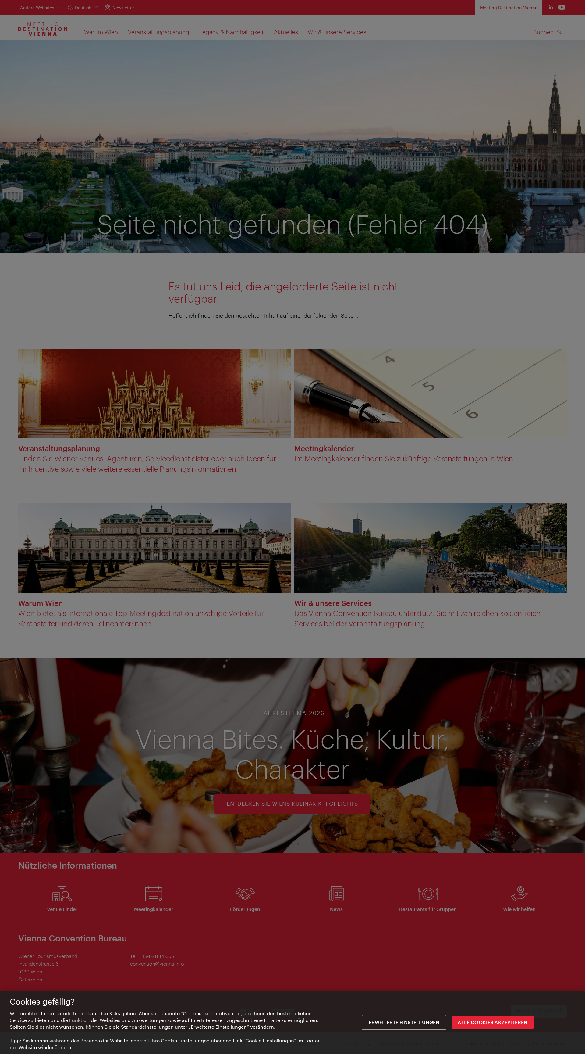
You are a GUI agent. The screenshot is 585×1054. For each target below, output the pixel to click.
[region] (292, 1022)
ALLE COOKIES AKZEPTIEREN (492, 1022)
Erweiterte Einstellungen (404, 1022)
